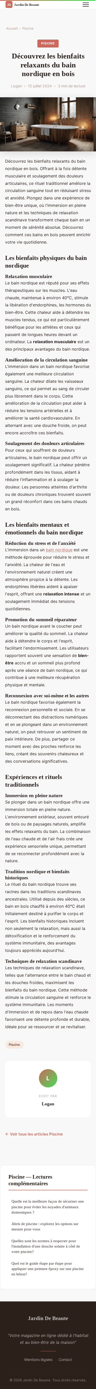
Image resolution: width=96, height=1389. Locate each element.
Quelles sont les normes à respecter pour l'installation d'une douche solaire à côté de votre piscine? (46, 1246)
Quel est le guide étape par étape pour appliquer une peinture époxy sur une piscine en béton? (48, 1268)
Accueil (12, 28)
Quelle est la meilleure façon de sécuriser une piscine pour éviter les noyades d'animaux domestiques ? (48, 1206)
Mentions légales (38, 1359)
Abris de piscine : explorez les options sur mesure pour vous (45, 1226)
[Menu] (86, 5)
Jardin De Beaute (48, 1318)
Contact (65, 1359)
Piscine (28, 28)
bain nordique (59, 549)
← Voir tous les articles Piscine (34, 1134)
